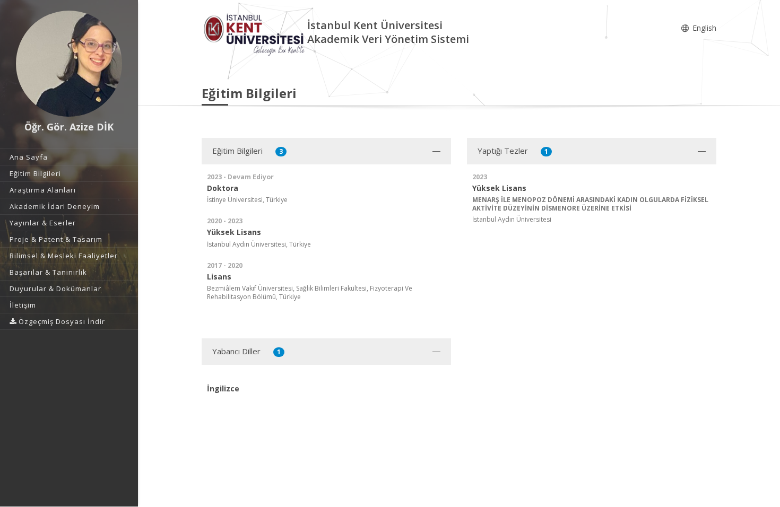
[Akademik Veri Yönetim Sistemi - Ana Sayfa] (254, 34)
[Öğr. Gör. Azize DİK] (69, 64)
